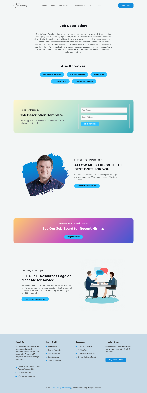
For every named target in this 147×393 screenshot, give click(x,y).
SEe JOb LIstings (74, 237)
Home (44, 5)
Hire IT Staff (63, 5)
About (53, 5)
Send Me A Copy (90, 124)
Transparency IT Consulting (61, 388)
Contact (100, 5)
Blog (91, 5)
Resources (79, 5)
